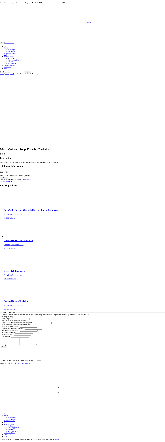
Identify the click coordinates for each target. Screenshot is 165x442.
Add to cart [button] (12, 218)
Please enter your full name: (10, 326)
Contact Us (7, 67)
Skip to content (9, 43)
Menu (2, 43)
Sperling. (57, 439)
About (6, 48)
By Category (11, 58)
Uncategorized (9, 74)
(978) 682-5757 (88, 22)
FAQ (5, 55)
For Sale (10, 62)
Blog (5, 68)
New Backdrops (12, 63)
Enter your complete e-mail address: (13, 328)
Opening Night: (7, 317)
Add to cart (4, 178)
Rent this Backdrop (6, 181)
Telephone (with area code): (10, 330)
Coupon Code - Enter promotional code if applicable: (18, 323)
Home (6, 46)
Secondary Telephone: (8, 332)
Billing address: (6, 336)
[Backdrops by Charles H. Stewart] (39, 22)
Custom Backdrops (9, 65)
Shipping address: (7, 334)
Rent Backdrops (9, 56)
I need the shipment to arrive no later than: (14, 321)
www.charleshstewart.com (23, 363)
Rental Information (9, 53)
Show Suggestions (13, 60)
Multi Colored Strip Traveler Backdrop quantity (14, 175)
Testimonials (11, 51)
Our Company (12, 49)
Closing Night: (7, 319)
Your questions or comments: (10, 345)
